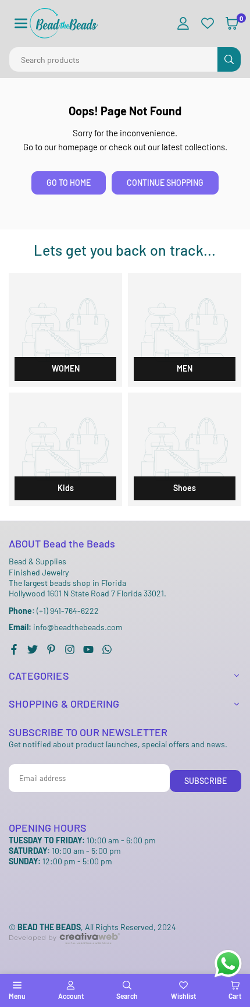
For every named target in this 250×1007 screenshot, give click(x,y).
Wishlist (183, 996)
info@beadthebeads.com (66, 627)
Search (127, 996)
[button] (21, 23)
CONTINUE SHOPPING (165, 183)
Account (71, 996)
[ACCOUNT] (183, 23)
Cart (234, 996)
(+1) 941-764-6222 (54, 611)
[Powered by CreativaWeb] (64, 954)
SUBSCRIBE (205, 781)
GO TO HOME (69, 183)
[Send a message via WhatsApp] (228, 964)
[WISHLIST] (207, 23)
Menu (17, 996)
